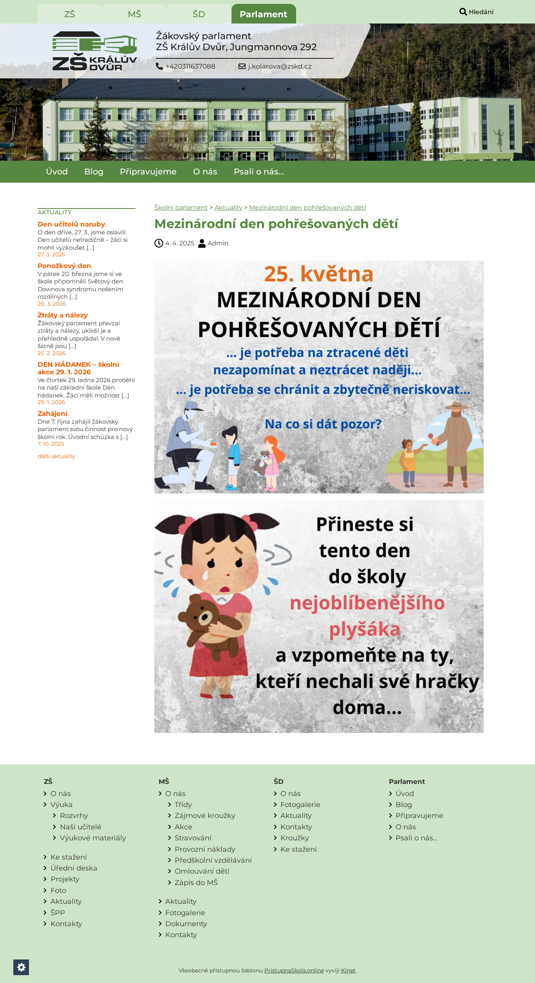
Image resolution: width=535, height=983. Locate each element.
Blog (93, 171)
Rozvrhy (74, 815)
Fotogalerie (185, 913)
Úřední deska (74, 868)
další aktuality (56, 456)
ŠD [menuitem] (199, 14)
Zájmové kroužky (205, 815)
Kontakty (66, 924)
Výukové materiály (93, 838)
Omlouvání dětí (202, 871)
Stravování (193, 838)
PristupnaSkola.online (294, 970)
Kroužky (294, 838)
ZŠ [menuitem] (69, 14)
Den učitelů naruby (71, 224)
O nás (205, 171)
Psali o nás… (259, 171)
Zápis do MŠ (196, 882)
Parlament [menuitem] (263, 14)
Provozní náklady (205, 849)
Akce (183, 827)
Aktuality (228, 207)
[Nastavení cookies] (21, 967)
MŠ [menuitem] (134, 14)
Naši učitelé (80, 827)
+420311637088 (190, 66)
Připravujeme (148, 171)
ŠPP (58, 913)
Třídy (183, 804)
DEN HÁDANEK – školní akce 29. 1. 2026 (78, 368)
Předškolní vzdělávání (213, 860)
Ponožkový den (64, 266)
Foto (58, 890)
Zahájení (52, 413)
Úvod (57, 171)
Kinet (348, 970)
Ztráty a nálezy (63, 315)
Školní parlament (181, 207)
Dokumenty (186, 924)
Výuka (62, 804)
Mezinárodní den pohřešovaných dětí (307, 207)
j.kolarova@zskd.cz (280, 66)
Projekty (65, 879)
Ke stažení (69, 857)
